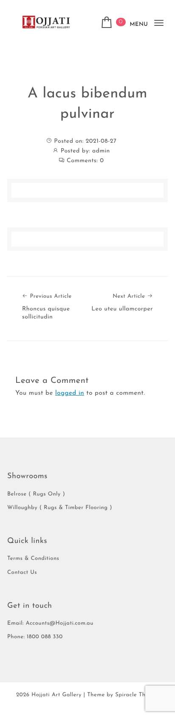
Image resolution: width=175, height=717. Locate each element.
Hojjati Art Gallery (56, 695)
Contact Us (22, 573)
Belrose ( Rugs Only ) (36, 494)
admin (101, 151)
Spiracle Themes (137, 695)
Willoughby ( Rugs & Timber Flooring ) (59, 508)
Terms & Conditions (33, 559)
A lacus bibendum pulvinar (87, 104)
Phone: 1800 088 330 (35, 637)
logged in (69, 393)
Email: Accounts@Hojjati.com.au (50, 623)
